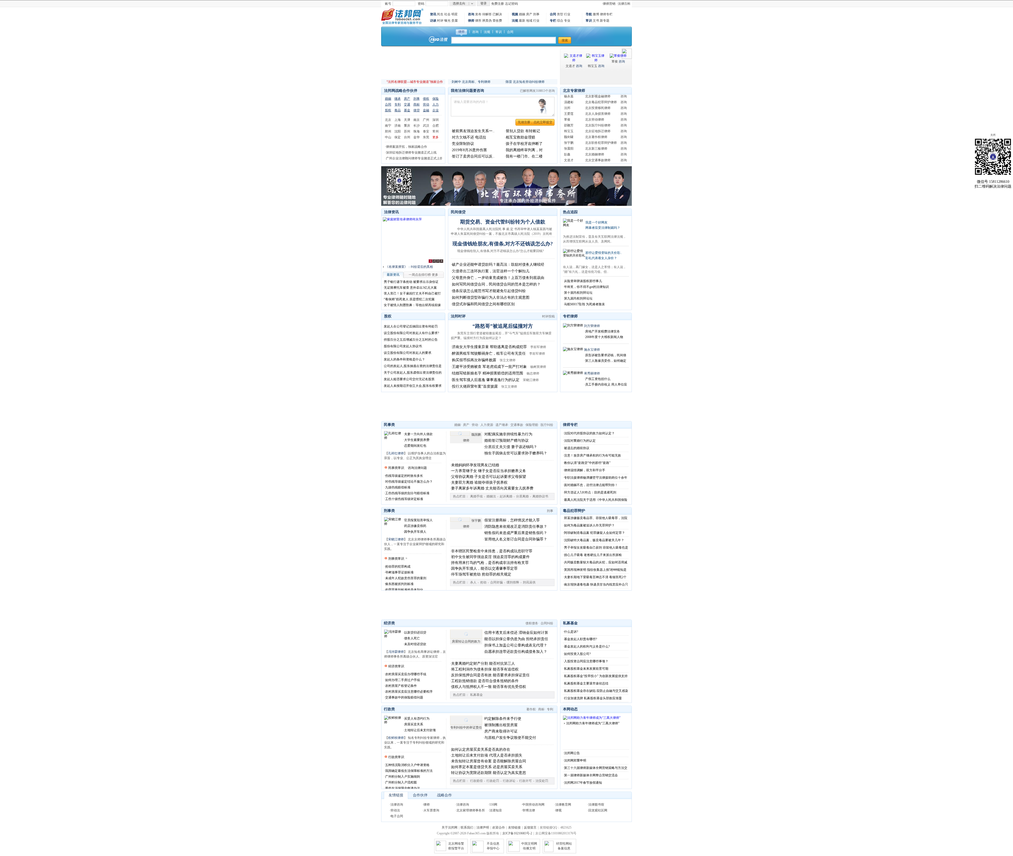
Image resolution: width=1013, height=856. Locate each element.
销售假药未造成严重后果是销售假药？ (515, 533)
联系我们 (467, 827)
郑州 (388, 131)
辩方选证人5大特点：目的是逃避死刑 (590, 492)
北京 (388, 120)
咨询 (471, 14)
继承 (397, 99)
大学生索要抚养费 (416, 440)
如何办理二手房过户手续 (402, 680)
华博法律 (528, 810)
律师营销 (609, 4)
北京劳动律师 (594, 109)
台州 (407, 137)
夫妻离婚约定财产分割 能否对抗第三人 (483, 663)
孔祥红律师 (396, 453)
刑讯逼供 (529, 582)
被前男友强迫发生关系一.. (473, 131)
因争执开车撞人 (415, 532)
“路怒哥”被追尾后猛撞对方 (502, 326)
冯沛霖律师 (396, 652)
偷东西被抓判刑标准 (399, 584)
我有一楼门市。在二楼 (524, 156)
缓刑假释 (512, 582)
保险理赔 (531, 425)
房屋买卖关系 (413, 724)
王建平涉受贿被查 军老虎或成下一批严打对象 (489, 367)
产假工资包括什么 (597, 379)
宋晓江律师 (531, 380)
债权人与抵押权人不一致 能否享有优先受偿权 (488, 687)
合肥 (435, 125)
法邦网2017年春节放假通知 (583, 782)
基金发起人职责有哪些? (580, 639)
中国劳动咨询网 (533, 804)
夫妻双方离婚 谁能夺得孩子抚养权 (479, 482)
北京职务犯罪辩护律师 (601, 132)
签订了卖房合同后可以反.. (473, 156)
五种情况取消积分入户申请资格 (407, 765)
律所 (478, 20)
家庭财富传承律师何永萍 (402, 267)
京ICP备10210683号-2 (517, 833)
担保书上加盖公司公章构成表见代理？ (515, 645)
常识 (589, 20)
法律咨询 (396, 804)
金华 (416, 137)
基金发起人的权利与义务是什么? (587, 646)
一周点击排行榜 (420, 275)
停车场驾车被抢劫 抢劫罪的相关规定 (481, 574)
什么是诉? (571, 632)
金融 (426, 110)
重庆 (407, 125)
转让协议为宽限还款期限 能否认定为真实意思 (488, 773)
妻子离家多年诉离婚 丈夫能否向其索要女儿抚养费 (492, 488)
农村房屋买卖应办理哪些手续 (405, 674)
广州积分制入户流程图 (401, 782)
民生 (440, 14)
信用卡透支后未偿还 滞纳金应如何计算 (516, 633)
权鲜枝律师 (396, 738)
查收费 (497, 20)
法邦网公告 (572, 753)
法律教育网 (563, 804)
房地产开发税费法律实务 (602, 331)
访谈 (433, 20)
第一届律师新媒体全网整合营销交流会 (591, 775)
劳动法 (395, 810)
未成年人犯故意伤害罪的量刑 (405, 578)
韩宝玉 (592, 66)
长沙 (416, 125)
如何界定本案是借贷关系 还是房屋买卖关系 (486, 767)
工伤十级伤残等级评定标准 (404, 499)
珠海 (416, 131)
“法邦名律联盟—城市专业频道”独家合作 (414, 82)
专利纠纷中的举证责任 (466, 727)
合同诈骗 (496, 582)
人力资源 (486, 425)
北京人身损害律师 (597, 103)
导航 (589, 14)
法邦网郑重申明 (575, 760)
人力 (435, 104)
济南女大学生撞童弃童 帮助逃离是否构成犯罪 (489, 347)
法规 (515, 20)
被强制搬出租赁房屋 (501, 725)
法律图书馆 (596, 804)
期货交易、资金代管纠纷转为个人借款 (502, 222)
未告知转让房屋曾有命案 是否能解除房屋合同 (488, 761)
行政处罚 (492, 781)
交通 (407, 104)
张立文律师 (507, 360)
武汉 (426, 125)
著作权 (531, 709)
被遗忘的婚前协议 (576, 448)
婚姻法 (491, 496)
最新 (522, 20)
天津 (407, 120)
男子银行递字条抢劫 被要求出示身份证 (411, 282)
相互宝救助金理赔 (520, 137)
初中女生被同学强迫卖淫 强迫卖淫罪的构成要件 (490, 557)
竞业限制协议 (463, 144)
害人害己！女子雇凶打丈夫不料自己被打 (412, 293)
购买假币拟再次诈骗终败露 (474, 360)
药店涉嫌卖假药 (415, 526)
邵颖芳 (569, 115)
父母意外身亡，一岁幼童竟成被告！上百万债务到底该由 (498, 278)
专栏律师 (570, 316)
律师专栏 (606, 14)
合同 (553, 14)
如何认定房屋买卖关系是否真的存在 (480, 750)
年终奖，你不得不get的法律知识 (586, 287)
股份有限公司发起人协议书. (403, 346)
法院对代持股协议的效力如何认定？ (589, 433)
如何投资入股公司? (577, 654)
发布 (478, 14)
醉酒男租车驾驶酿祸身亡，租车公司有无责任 (489, 353)
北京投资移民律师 (597, 97)
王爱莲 (569, 103)
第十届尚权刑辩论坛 (578, 292)
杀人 (473, 582)
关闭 (993, 135)
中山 (388, 137)
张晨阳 (569, 138)
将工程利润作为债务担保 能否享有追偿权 (485, 669)
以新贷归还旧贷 (415, 632)
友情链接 (396, 795)
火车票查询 (431, 810)
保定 (397, 137)
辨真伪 (487, 20)
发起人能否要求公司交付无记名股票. (409, 379)
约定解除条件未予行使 (502, 719)
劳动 (426, 104)
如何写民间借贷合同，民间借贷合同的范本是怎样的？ (496, 284)
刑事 (536, 14)
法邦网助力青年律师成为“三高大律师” (592, 723)
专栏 (553, 20)
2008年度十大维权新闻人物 (604, 337)
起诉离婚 (506, 496)
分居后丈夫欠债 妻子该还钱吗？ (510, 447)
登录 (483, 3)
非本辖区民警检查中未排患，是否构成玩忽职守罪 (491, 551)
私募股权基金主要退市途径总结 (586, 683)
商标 (416, 104)
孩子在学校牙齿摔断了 (524, 144)
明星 (454, 14)
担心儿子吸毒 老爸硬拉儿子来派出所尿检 (593, 555)
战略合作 (444, 795)
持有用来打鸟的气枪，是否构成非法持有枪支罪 (490, 563)
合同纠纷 (547, 623)
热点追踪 (570, 212)
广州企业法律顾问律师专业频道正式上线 (414, 158)
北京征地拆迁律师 (597, 121)
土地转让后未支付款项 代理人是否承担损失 (486, 755)
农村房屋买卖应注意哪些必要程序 (409, 691)
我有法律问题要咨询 (467, 91)
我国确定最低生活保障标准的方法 (409, 771)
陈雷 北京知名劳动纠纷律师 (525, 82)
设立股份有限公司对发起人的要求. (408, 353)
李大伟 (569, 161)
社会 (447, 14)
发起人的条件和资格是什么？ (404, 359)
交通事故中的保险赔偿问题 (404, 697)
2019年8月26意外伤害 (469, 150)
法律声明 (482, 827)
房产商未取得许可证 (501, 731)
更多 (435, 137)
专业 (567, 20)
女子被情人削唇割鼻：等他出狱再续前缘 (412, 305)
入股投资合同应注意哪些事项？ (586, 661)
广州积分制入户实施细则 (402, 776)
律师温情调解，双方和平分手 (584, 470)
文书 (596, 20)
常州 (435, 131)
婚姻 (522, 14)
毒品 (397, 110)
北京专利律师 (594, 156)
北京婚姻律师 (594, 144)
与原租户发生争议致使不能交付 (510, 738)
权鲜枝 (569, 156)
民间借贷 (458, 212)
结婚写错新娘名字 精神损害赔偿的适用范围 (487, 373)
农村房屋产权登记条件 (401, 686)
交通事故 (516, 425)
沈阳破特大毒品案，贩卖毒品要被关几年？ (594, 540)
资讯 (433, 14)
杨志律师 (533, 373)
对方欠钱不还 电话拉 (469, 137)
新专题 (604, 20)
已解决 (497, 14)
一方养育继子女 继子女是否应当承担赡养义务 (488, 471)
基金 (407, 110)
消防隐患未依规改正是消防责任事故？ (515, 527)
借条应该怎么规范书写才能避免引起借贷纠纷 (489, 291)
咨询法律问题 (417, 468)
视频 (515, 14)
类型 (560, 14)
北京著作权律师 (596, 127)
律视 (558, 810)
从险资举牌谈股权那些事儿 (583, 281)
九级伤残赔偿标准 (397, 487)
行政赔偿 (476, 781)
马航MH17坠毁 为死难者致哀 (584, 304)
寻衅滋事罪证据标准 (399, 572)
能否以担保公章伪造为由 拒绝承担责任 (516, 639)
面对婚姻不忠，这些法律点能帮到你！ (591, 485)
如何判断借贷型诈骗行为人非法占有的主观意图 (490, 297)
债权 (426, 99)
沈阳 (397, 131)
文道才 (570, 66)
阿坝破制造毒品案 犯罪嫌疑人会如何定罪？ (594, 533)
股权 (388, 110)
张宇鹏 (569, 132)
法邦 (567, 97)
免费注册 (497, 4)
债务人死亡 (412, 638)
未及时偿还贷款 (415, 644)
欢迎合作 (498, 827)
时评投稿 (548, 316)
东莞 (426, 137)
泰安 (426, 131)
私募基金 (476, 695)
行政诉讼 (509, 781)
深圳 (435, 120)
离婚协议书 (540, 496)
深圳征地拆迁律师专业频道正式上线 (411, 152)
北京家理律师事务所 (470, 810)
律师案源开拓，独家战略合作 (406, 147)
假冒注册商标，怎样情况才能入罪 (512, 520)
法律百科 (624, 4)
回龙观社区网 (597, 810)
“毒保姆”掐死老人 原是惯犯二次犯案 (409, 299)
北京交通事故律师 (597, 150)
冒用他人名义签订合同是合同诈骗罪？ (515, 539)
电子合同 (396, 816)
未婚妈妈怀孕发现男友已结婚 (475, 465)
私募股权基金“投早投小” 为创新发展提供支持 (596, 676)
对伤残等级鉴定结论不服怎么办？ (409, 481)
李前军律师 (538, 347)
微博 (596, 14)
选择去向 (459, 3)
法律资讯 (391, 212)
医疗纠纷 (547, 425)
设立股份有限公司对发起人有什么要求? (411, 333)
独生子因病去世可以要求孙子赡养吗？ (515, 453)
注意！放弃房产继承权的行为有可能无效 (592, 455)
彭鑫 (567, 144)
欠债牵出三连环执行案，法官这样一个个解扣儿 (490, 271)
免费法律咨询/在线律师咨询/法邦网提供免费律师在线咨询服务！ (402, 16)
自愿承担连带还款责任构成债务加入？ (515, 652)
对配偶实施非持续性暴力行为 (508, 434)
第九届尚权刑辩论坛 (578, 298)
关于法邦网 (449, 827)
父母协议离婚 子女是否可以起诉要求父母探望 (488, 477)
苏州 (407, 131)
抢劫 (483, 582)
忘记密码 (511, 4)
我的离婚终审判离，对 (524, 150)
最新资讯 (393, 275)
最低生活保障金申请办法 (402, 788)
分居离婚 (522, 496)
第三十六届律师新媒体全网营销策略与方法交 (595, 768)
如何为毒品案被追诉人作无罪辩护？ (589, 525)
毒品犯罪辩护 (574, 511)
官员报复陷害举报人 (418, 520)
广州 (426, 120)
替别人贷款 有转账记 (523, 131)
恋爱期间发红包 (415, 446)
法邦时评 (458, 316)
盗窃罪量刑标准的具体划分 (404, 590)
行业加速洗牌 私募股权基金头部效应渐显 (593, 698)
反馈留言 (530, 827)
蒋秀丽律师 (592, 373)
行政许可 (525, 781)
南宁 (388, 125)
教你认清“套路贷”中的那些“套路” (587, 463)
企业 (435, 110)
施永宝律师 (592, 349)
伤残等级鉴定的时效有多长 (404, 476)
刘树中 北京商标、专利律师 (471, 82)
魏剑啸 (569, 127)
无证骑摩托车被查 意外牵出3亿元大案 (410, 287)
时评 (440, 20)
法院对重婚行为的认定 (580, 441)
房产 (529, 14)
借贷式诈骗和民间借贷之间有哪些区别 (483, 304)
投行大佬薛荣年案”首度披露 (475, 386)
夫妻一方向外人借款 (418, 434)
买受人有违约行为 (416, 718)
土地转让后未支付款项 (420, 730)
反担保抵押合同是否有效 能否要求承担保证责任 (490, 675)
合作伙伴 (420, 795)
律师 (471, 20)
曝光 (447, 20)
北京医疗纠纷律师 (597, 115)
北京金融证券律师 (597, 161)
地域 (529, 20)
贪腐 (454, 20)
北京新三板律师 (596, 138)
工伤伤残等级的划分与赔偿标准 (407, 493)
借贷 (416, 110)
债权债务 (531, 623)
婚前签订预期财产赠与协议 (506, 441)
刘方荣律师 (592, 326)
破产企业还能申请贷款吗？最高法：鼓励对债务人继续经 (498, 265)
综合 (560, 20)
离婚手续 (476, 496)
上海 (397, 120)
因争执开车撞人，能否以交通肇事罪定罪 (484, 568)
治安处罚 (542, 781)
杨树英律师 (538, 367)
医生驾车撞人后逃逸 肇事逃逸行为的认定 (485, 380)
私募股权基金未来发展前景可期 (586, 668)
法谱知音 (495, 810)
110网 (493, 804)
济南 (397, 125)
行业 (536, 20)
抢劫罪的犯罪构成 (397, 566)
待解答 (487, 14)
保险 (435, 99)
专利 (397, 104)
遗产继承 (501, 425)
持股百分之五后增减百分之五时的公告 (411, 339)
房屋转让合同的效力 (466, 641)
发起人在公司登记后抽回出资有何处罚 (411, 326)
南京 (416, 120)
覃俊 (614, 61)
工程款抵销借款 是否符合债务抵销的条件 (485, 681)
